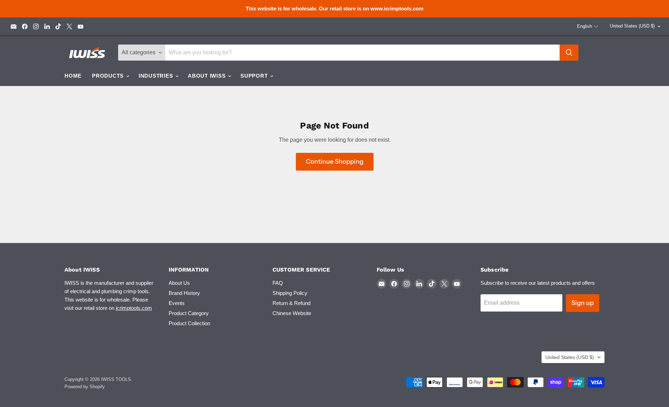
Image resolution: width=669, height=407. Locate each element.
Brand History (184, 293)
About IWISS (207, 76)
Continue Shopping (334, 161)
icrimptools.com (134, 308)
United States (632, 26)
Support (254, 76)
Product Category (189, 313)
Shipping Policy (289, 293)
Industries (157, 76)
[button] (587, 26)
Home (73, 76)
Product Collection (189, 323)
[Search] (569, 53)
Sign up (582, 303)
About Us (179, 283)
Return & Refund (291, 303)
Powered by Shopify (84, 386)
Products (108, 76)
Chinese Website (291, 313)
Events (177, 303)
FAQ (277, 283)
